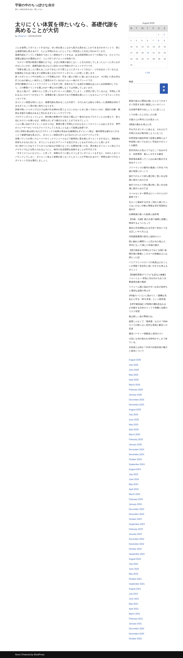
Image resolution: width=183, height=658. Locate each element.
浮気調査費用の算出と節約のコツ (145, 236)
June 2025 (134, 419)
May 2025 (133, 424)
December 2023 (136, 509)
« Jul (147, 72)
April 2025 (134, 429)
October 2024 (135, 459)
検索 (131, 81)
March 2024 (134, 494)
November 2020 (136, 634)
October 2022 (135, 549)
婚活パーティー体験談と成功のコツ (146, 333)
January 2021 (135, 624)
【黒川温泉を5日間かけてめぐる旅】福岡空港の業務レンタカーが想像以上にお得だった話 (148, 254)
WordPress (39, 654)
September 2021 (137, 584)
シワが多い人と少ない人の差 (143, 114)
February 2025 (136, 439)
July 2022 (133, 564)
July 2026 (133, 365)
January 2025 (135, 444)
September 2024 (137, 464)
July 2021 (133, 594)
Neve (17, 654)
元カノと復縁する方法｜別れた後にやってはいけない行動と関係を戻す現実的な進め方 (148, 205)
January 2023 (135, 534)
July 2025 (133, 414)
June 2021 (134, 599)
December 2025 (136, 400)
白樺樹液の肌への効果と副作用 (144, 214)
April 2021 (134, 609)
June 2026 (134, 370)
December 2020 (136, 628)
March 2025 (134, 434)
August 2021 (135, 589)
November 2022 (136, 544)
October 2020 (135, 639)
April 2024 (134, 489)
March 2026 (134, 385)
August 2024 (135, 469)
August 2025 (135, 409)
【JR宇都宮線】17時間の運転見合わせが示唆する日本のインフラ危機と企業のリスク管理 (148, 307)
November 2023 (136, 514)
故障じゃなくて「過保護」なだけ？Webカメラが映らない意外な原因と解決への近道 (148, 325)
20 (148, 53)
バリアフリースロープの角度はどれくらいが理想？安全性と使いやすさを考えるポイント (148, 266)
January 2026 (135, 395)
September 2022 (137, 554)
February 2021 (136, 619)
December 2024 (136, 449)
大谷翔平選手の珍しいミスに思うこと (147, 109)
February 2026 (136, 390)
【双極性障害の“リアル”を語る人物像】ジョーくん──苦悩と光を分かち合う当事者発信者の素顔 (148, 278)
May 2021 (133, 604)
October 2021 (135, 579)
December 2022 (136, 539)
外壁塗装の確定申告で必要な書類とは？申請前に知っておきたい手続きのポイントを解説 (148, 141)
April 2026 (134, 380)
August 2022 (135, 559)
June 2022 (134, 569)
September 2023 (137, 524)
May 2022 (133, 574)
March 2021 (134, 614)
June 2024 (134, 479)
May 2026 (133, 375)
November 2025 (136, 405)
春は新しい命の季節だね (140, 316)
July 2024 (133, 474)
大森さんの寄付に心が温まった (144, 119)
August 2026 (135, 360)
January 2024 (135, 504)
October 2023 (135, 519)
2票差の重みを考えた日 (140, 124)
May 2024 (133, 484)
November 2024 (136, 454)
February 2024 (136, 499)
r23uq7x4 (22, 36)
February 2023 (136, 529)
